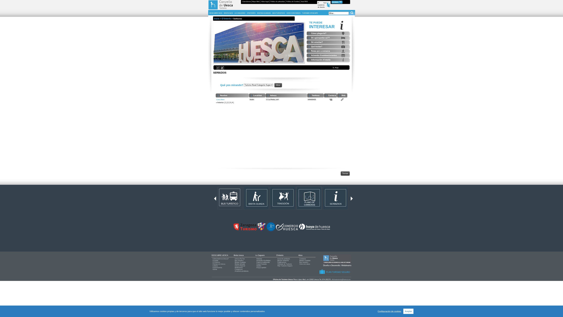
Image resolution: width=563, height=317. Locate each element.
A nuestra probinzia (241, 271)
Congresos (239, 269)
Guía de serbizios (283, 259)
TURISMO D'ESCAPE (310, 13)
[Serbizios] (335, 209)
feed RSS (304, 1)
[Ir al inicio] (224, 9)
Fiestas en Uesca (219, 264)
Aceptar (408, 311)
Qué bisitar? (316, 46)
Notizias (259, 259)
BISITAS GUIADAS (264, 13)
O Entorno (216, 262)
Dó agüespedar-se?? (320, 38)
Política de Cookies (292, 1)
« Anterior (220, 103)
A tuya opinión (261, 267)
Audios (258, 266)
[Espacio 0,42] (271, 231)
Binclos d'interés (283, 260)
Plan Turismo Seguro (284, 266)
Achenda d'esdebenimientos (324, 55)
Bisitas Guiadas (240, 262)
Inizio (216, 18)
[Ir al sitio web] (342, 100)
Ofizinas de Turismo (284, 264)
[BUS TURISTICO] (229, 209)
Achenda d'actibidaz (263, 260)
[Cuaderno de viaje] (348, 1)
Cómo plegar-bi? (318, 33)
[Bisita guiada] (256, 209)
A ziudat (215, 260)
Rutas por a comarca (320, 51)
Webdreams (346, 265)
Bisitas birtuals (240, 264)
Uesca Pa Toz (240, 259)
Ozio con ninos (304, 264)
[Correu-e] (330, 100)
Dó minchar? (317, 42)
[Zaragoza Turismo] (245, 230)
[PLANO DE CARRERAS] (309, 209)
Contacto (302, 259)
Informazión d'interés (320, 60)
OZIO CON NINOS (293, 13)
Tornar (345, 173)
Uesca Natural (240, 266)
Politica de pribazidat (278, 1)
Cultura (215, 266)
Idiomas (335, 2)
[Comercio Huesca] (287, 230)
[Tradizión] (282, 209)
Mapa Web (256, 1)
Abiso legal (265, 1)
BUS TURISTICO (278, 13)
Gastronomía (217, 267)
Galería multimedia (263, 262)
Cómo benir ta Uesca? (221, 259)
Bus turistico (239, 260)
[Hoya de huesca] (315, 230)
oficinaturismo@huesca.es (341, 279)
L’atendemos (246, 1)
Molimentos (239, 267)
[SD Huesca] (261, 231)
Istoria (215, 269)
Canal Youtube (261, 264)
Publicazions (281, 262)
